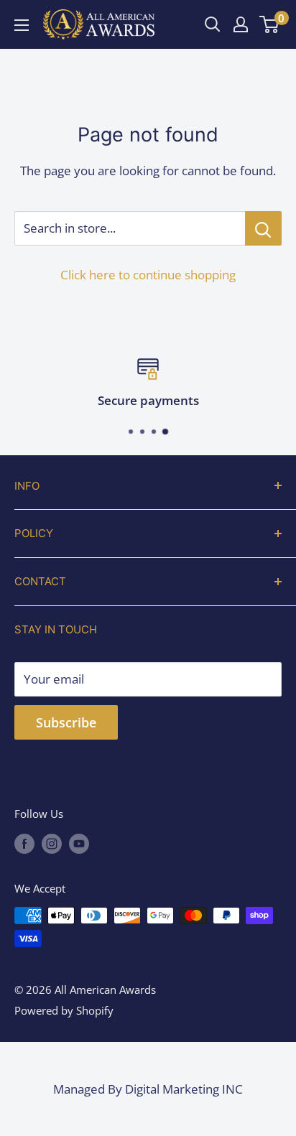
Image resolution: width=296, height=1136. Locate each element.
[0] (270, 24)
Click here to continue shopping (148, 274)
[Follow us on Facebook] (24, 843)
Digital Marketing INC (184, 1089)
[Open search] (213, 24)
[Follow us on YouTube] (79, 843)
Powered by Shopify (64, 1010)
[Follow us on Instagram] (52, 843)
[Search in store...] (263, 228)
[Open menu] (21, 25)
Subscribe (66, 722)
